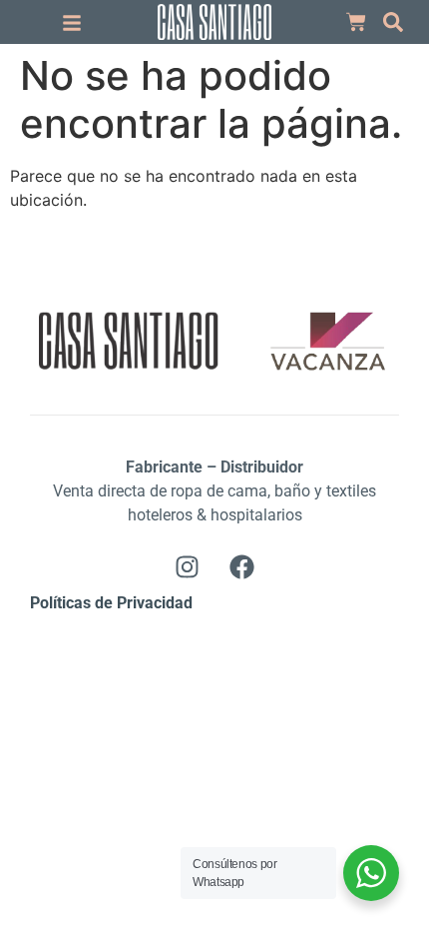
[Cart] (356, 22)
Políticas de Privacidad (111, 602)
